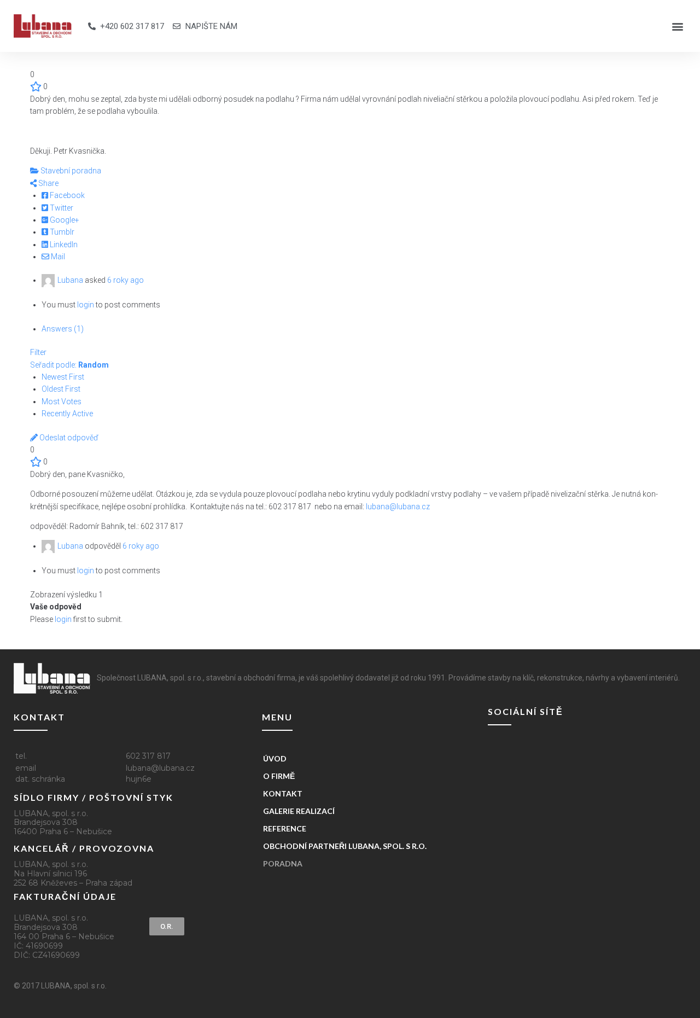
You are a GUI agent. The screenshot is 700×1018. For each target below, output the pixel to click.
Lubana (70, 280)
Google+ (63, 220)
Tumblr (61, 232)
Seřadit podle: (69, 364)
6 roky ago (125, 280)
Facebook (66, 195)
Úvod (275, 758)
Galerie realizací (299, 811)
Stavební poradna (70, 170)
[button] (677, 26)
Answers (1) (63, 328)
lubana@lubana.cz (398, 506)
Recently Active (67, 413)
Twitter (60, 207)
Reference (284, 828)
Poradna (282, 863)
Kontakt (282, 793)
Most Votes (61, 401)
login (85, 304)
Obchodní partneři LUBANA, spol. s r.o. (345, 846)
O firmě (279, 776)
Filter (38, 352)
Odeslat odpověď (68, 437)
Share (48, 183)
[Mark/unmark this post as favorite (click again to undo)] (36, 86)
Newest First (63, 377)
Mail (57, 256)
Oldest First (61, 389)
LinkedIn (63, 244)
